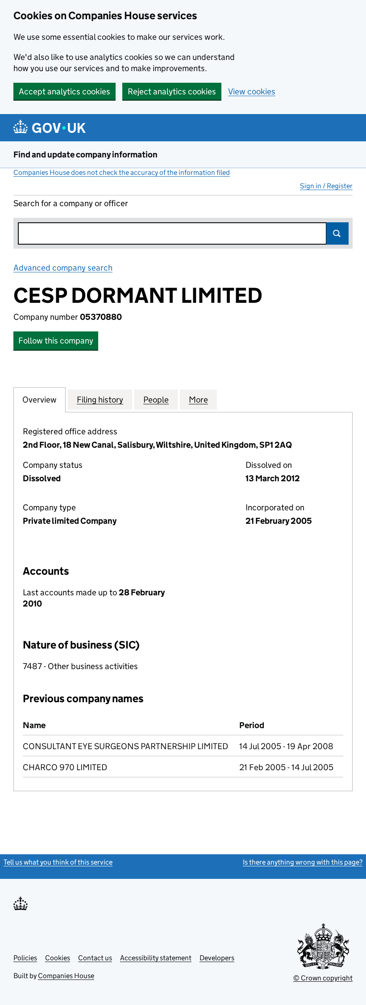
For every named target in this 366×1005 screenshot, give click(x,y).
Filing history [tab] (100, 399)
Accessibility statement (155, 958)
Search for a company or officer (70, 203)
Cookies (57, 958)
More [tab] (198, 399)
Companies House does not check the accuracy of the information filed (121, 172)
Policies (25, 958)
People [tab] (156, 399)
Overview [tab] (39, 399)
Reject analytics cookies (172, 91)
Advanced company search (62, 268)
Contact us (95, 958)
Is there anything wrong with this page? (302, 862)
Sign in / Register (326, 186)
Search (337, 233)
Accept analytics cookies (64, 91)
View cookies (251, 91)
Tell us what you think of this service (58, 862)
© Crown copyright (323, 978)
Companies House (66, 975)
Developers (217, 958)
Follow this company (55, 340)
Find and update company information (85, 154)
